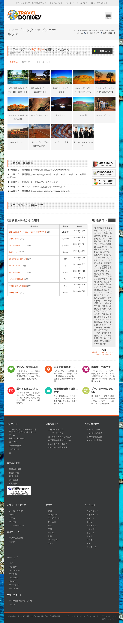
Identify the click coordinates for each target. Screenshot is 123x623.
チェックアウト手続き (57, 444)
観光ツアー (27, 62)
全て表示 (14, 62)
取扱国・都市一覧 (17, 438)
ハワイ (12, 515)
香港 (50, 536)
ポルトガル (14, 588)
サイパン (13, 522)
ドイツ (12, 563)
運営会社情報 (102, 3)
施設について (14, 252)
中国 (50, 529)
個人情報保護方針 (94, 437)
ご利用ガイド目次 (55, 429)
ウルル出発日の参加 (17, 279)
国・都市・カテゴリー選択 (59, 437)
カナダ (12, 541)
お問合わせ (14, 480)
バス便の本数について (18, 272)
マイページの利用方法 (57, 447)
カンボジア (53, 515)
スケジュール (14, 239)
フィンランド (15, 570)
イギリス (90, 518)
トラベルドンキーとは (84, 3)
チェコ (89, 543)
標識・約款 (14, 476)
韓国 (50, 511)
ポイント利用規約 (94, 440)
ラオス (51, 543)
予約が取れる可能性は (18, 286)
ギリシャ (90, 532)
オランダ (90, 529)
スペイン (90, 540)
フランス (13, 574)
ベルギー (13, 581)
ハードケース (14, 293)
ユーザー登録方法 (55, 433)
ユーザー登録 (15, 446)
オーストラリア (16, 511)
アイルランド (92, 515)
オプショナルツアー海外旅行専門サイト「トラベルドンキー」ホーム (43, 3)
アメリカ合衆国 (16, 538)
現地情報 (13, 483)
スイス (89, 536)
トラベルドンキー (44, 62)
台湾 (50, 525)
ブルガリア (14, 577)
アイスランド (92, 511)
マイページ (14, 449)
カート (12, 453)
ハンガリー (14, 567)
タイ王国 (52, 522)
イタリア (90, 522)
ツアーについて (15, 266)
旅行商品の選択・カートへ (59, 440)
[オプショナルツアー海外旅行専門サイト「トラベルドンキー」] (25, 15)
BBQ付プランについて (18, 259)
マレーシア (53, 540)
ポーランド (14, 585)
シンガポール (54, 518)
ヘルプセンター (93, 429)
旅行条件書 (14, 473)
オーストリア (92, 525)
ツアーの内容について (18, 245)
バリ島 (51, 532)
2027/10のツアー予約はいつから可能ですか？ (27, 232)
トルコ (12, 604)
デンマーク (91, 547)
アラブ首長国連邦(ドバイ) (20, 601)
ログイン (13, 442)
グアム (12, 518)
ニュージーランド (17, 525)
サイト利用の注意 (94, 433)
